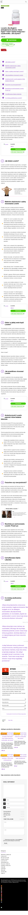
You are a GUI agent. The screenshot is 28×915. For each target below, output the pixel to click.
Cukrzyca (3, 856)
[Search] (25, 1)
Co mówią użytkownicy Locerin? (13, 98)
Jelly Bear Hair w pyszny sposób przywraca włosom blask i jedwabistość (20, 762)
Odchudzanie (3, 862)
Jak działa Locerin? (10, 62)
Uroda (2, 868)
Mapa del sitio (16, 882)
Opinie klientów (7, 813)
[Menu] (1, 1)
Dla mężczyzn (4, 857)
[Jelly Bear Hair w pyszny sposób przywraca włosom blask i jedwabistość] (20, 754)
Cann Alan (10, 720)
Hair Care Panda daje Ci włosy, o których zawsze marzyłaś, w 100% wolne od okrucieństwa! (6, 765)
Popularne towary (5, 865)
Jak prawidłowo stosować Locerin (14, 75)
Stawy (2, 867)
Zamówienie (12, 40)
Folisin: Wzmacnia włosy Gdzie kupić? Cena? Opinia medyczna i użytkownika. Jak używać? (20, 743)
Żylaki (2, 873)
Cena (5, 816)
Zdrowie (2, 871)
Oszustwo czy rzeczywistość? (13, 84)
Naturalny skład (7, 814)
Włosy (2, 7)
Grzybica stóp (4, 859)
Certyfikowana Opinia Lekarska (13, 94)
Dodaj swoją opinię (22, 713)
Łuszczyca (3, 860)
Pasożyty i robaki (4, 864)
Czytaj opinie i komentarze (12, 713)
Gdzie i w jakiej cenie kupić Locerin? (14, 71)
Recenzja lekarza (7, 811)
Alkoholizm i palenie (5, 854)
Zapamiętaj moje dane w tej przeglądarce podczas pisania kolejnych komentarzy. (12, 840)
